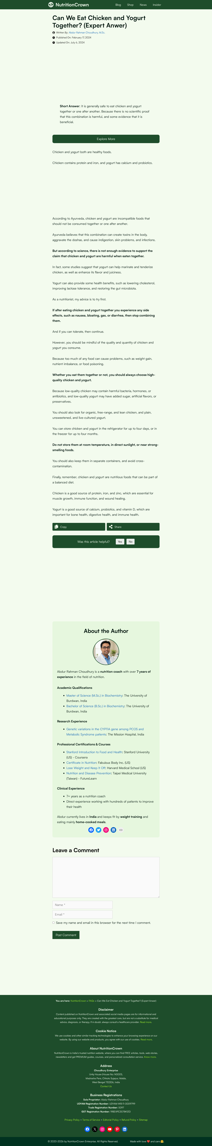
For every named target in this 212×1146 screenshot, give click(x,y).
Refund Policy (129, 1119)
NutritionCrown (72, 4)
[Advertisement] (106, 71)
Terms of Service (91, 1119)
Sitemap (143, 1119)
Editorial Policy (111, 1119)
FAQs (91, 1000)
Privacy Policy (72, 1119)
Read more (145, 1022)
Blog (118, 4)
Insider (157, 4)
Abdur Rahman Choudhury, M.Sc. (87, 32)
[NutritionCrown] (51, 4)
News (143, 4)
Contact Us (106, 1086)
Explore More (106, 139)
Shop (130, 4)
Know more (150, 1056)
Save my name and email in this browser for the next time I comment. (103, 923)
